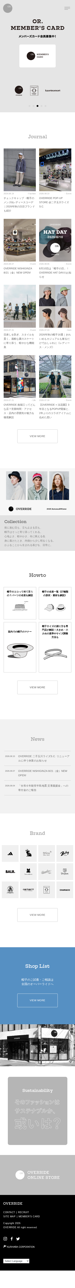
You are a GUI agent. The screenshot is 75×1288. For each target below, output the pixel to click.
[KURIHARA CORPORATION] (18, 1246)
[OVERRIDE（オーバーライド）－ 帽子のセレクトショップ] (8, 8)
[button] (29, 106)
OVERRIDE (9, 1227)
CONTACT (9, 1212)
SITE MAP (9, 1216)
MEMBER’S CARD (29, 1216)
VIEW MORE (37, 436)
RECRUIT (23, 1212)
